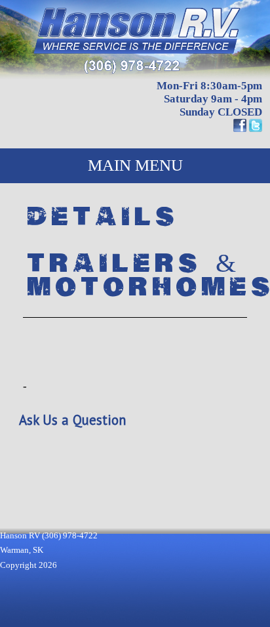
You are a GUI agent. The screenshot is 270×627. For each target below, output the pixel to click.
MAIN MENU (135, 165)
